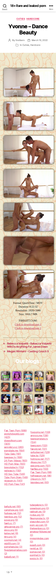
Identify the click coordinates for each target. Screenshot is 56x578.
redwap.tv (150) (12, 470)
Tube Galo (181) (12, 453)
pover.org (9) (11, 519)
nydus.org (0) (37, 514)
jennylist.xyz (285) (14, 447)
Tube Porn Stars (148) (16, 477)
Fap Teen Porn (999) (15, 430)
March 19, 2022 (40, 40)
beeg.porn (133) (38, 445)
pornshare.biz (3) (13, 546)
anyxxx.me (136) (39, 435)
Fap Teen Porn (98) (41, 472)
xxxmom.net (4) (12, 540)
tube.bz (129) (37, 455)
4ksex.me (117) (38, 462)
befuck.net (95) (12, 506)
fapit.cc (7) (10, 523)
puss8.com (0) (37, 545)
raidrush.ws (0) (38, 511)
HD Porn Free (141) (14, 484)
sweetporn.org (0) (39, 508)
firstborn (20, 40)
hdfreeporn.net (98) (41, 475)
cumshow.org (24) (14, 509)
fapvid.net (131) (38, 448)
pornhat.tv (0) (37, 555)
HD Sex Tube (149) (14, 474)
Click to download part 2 (28, 328)
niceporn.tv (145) (13, 480)
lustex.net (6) (11, 533)
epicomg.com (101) (40, 465)
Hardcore (32, 19)
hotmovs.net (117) (40, 458)
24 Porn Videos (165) (15, 460)
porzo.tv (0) (36, 558)
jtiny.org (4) (10, 536)
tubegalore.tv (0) (39, 504)
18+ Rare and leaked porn (28, 5)
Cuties (20, 19)
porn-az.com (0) (38, 525)
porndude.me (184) (14, 450)
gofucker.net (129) (40, 452)
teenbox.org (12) (13, 516)
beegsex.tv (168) (13, 457)
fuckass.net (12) (12, 513)
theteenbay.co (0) (39, 528)
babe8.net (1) (11, 556)
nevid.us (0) (36, 548)
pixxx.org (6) (11, 529)
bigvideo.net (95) (39, 482)
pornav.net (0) (37, 551)
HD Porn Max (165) (14, 463)
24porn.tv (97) (38, 478)
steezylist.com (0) (39, 521)
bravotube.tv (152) (14, 467)
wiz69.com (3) (12, 543)
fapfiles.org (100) (39, 468)
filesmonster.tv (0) (39, 518)
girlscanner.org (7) (13, 526)
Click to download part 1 (28, 324)
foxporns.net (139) (40, 432)
